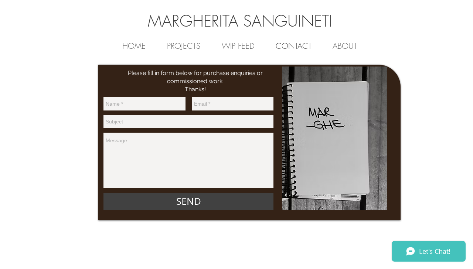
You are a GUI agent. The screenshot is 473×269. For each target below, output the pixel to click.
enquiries (243, 72)
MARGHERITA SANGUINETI (240, 21)
